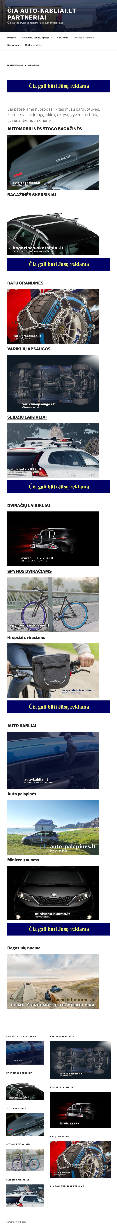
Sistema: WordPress (16, 1221)
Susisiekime (13, 45)
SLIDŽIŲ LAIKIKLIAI (27, 417)
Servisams (62, 37)
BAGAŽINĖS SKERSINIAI (31, 194)
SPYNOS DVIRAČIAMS (29, 571)
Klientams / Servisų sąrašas (35, 37)
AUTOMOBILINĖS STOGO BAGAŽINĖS (44, 128)
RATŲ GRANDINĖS (25, 283)
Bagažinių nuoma (24, 948)
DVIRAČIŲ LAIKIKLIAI (28, 505)
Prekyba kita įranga (84, 37)
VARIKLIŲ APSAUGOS (28, 349)
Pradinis (11, 37)
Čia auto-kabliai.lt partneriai (41, 14)
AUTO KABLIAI (21, 725)
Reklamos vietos (33, 45)
